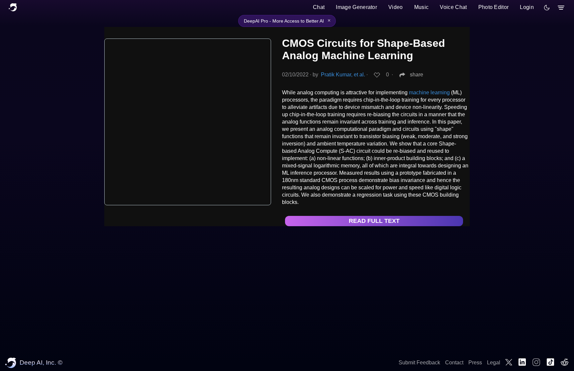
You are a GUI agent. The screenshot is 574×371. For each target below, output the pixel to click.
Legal (493, 362)
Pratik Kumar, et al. (343, 74)
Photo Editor (493, 7)
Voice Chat (453, 7)
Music (421, 7)
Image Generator (356, 7)
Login (527, 7)
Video (395, 7)
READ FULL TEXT (374, 221)
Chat (319, 7)
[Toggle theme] (546, 7)
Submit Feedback (419, 362)
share (416, 74)
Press (475, 362)
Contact (454, 362)
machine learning (429, 92)
